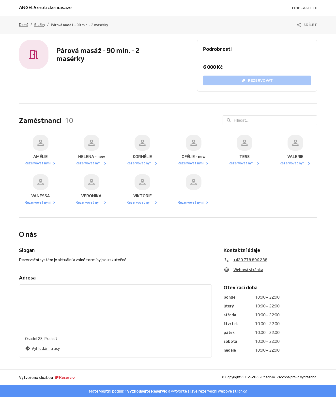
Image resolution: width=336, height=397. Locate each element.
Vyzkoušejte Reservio (147, 391)
